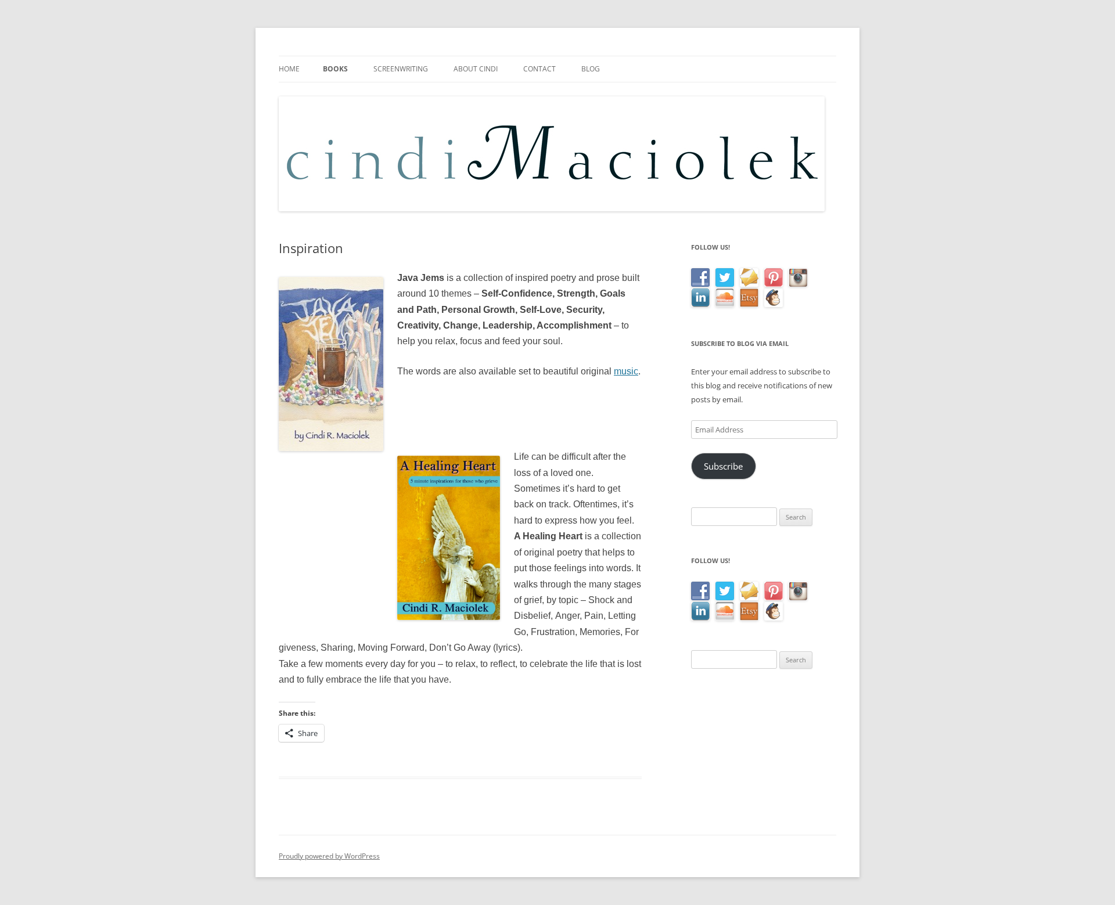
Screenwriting (400, 69)
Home (289, 69)
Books (335, 69)
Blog (590, 69)
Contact (539, 69)
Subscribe (723, 466)
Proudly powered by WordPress (329, 856)
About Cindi (476, 69)
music (626, 371)
